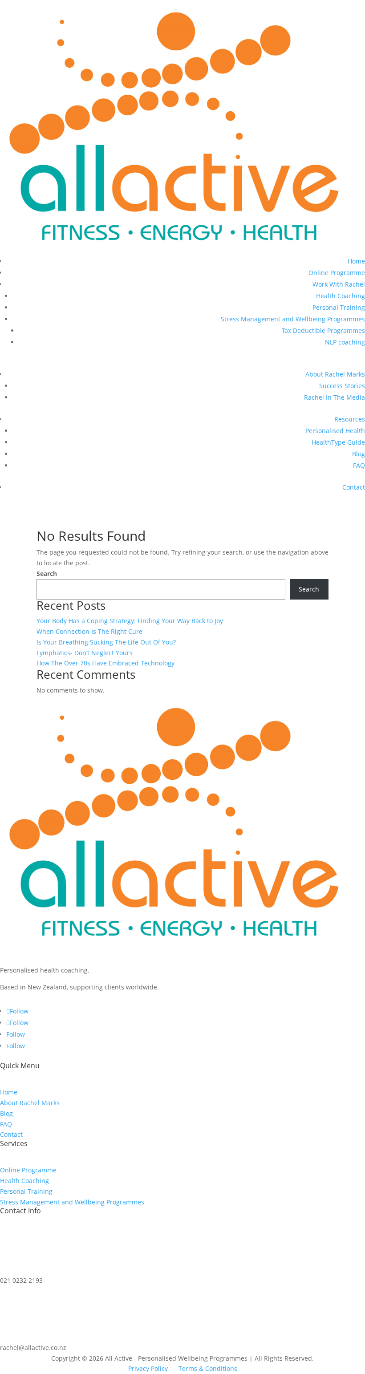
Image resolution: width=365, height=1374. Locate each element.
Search (46, 573)
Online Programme (336, 272)
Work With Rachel (338, 284)
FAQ (359, 465)
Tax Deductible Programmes (323, 330)
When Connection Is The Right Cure (89, 631)
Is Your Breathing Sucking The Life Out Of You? (106, 642)
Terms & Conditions (207, 1368)
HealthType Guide (338, 442)
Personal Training (338, 307)
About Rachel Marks (335, 374)
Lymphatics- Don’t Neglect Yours (84, 652)
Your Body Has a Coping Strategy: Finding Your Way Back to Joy (129, 620)
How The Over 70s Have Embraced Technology (105, 663)
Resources (349, 419)
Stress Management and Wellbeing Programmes (293, 319)
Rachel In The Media (334, 397)
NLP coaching (345, 342)
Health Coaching (340, 296)
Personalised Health (335, 430)
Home (356, 261)
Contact (353, 487)
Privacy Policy (148, 1368)
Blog (358, 454)
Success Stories (342, 385)
